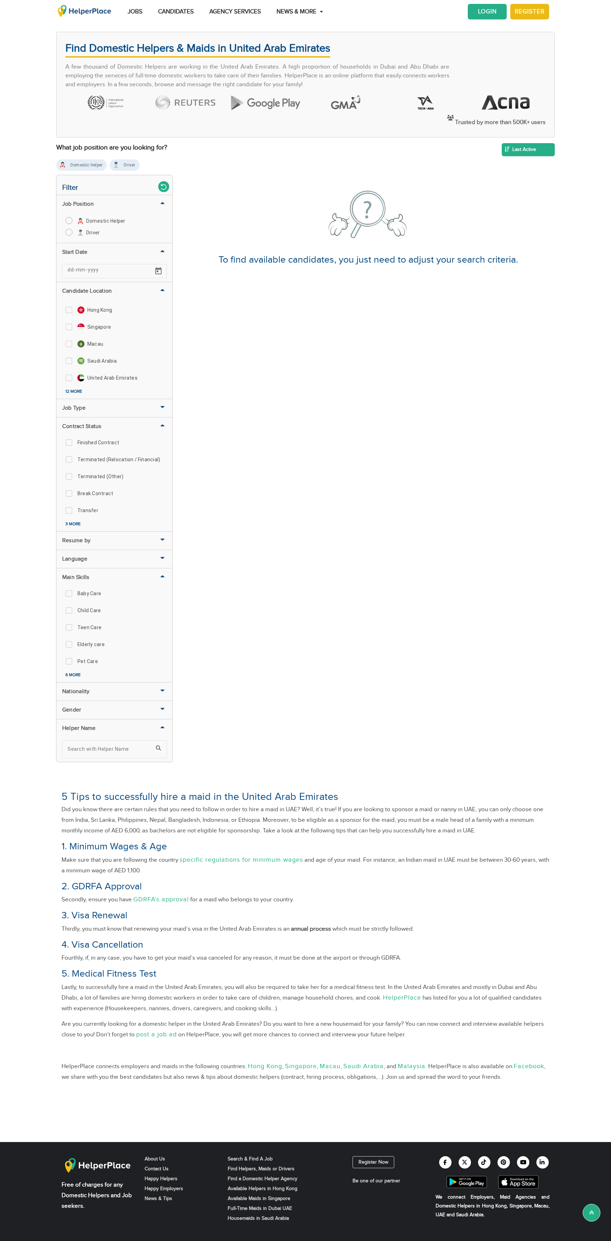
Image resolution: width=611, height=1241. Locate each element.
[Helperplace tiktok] (484, 1162)
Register (530, 11)
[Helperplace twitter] (465, 1162)
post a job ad (156, 1034)
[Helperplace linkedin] (542, 1162)
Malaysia (411, 1066)
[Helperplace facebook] (445, 1162)
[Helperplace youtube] (523, 1162)
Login (487, 11)
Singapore (301, 1066)
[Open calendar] (158, 271)
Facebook (529, 1066)
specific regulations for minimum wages (241, 860)
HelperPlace (402, 997)
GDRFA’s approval (161, 899)
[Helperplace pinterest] (503, 1162)
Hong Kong (265, 1066)
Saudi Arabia (363, 1066)
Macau (330, 1066)
